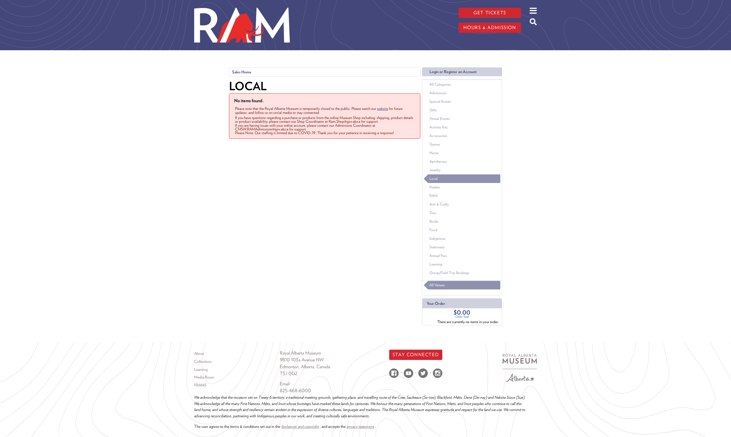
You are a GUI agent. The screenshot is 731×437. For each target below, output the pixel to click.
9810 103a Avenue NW (302, 360)
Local (433, 178)
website (382, 108)
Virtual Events (439, 118)
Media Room (204, 377)
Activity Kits (438, 127)
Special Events (440, 101)
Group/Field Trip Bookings (449, 273)
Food (433, 230)
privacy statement (360, 426)
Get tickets (489, 12)
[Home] (242, 4)
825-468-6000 (295, 390)
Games (434, 144)
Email (285, 383)
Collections (203, 361)
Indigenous (437, 238)
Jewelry (435, 170)
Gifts (433, 110)
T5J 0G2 (289, 373)
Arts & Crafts (439, 204)
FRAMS (200, 385)
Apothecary (438, 161)
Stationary (437, 247)
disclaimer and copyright (300, 426)
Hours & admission (489, 27)
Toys (432, 213)
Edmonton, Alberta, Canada (305, 366)
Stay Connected (416, 354)
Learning (435, 264)
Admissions (438, 93)
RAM (433, 196)
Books (433, 221)
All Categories (440, 84)
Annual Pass (438, 255)
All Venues (437, 285)
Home (434, 153)
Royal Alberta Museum (300, 353)
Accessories (438, 136)
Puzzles (434, 187)
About (199, 353)
